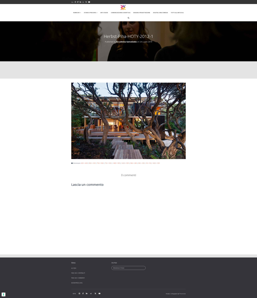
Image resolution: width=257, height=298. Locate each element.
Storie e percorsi (90, 12)
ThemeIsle (182, 294)
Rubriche (76, 12)
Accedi (73, 268)
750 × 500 (100, 163)
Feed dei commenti (78, 278)
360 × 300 (141, 163)
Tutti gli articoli (177, 12)
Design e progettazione (141, 12)
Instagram (75, 2)
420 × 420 (84, 163)
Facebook (77, 2)
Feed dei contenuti (78, 273)
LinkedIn (80, 2)
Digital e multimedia (160, 12)
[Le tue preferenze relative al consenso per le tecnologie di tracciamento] (3, 294)
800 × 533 (92, 163)
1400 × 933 (116, 163)
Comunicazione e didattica (120, 12)
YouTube (89, 2)
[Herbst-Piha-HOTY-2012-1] (128, 121)
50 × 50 (148, 163)
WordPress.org (77, 283)
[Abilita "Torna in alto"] (253, 293)
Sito (72, 2)
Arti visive (104, 12)
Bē (83, 2)
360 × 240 (133, 163)
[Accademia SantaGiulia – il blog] (128, 7)
